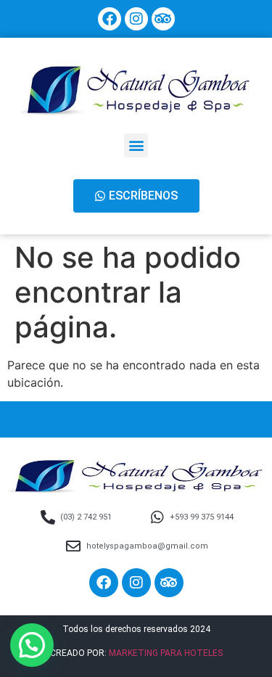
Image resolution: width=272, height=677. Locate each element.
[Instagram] (136, 18)
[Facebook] (109, 18)
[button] (136, 145)
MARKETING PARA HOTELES (166, 653)
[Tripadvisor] (163, 18)
